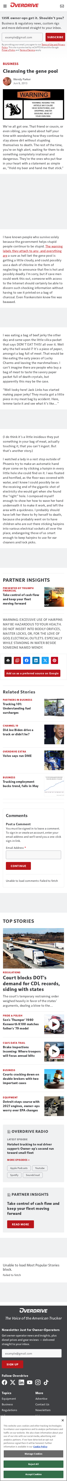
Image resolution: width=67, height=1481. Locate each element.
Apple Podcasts (19, 1168)
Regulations (12, 972)
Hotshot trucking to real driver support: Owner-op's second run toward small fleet (30, 1148)
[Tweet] (45, 660)
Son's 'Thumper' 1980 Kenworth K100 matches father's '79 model (21, 1024)
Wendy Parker (22, 79)
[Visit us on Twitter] (13, 1382)
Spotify (14, 1174)
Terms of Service (27, 50)
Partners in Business (17, 699)
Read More (20, 1224)
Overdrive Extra (14, 751)
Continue (18, 866)
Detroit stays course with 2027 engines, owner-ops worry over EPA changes (21, 1106)
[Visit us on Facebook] (4, 1382)
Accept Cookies (33, 1474)
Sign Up (12, 1364)
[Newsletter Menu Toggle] (62, 5)
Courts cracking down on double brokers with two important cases (21, 1078)
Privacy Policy (8, 50)
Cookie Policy (40, 1446)
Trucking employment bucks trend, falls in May (20, 784)
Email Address (16, 847)
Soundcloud (33, 1174)
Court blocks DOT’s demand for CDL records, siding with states (31, 983)
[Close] (63, 1420)
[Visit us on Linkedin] (21, 1382)
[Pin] (54, 660)
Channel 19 (10, 725)
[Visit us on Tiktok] (46, 1382)
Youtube (40, 1168)
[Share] (26, 660)
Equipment (10, 1097)
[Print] (8, 660)
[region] (33, 1448)
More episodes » (18, 1159)
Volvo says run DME (17, 756)
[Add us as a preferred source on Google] (17, 660)
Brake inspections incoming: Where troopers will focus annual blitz (22, 1051)
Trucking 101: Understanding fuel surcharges (17, 708)
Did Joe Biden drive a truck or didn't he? (18, 732)
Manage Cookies (34, 1453)
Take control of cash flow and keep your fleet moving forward (21, 599)
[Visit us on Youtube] (29, 1382)
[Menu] (5, 5)
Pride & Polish (12, 1015)
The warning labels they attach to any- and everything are (33, 250)
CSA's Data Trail (14, 1042)
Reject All (33, 1464)
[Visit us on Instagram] (38, 1382)
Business (10, 64)
